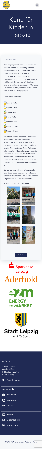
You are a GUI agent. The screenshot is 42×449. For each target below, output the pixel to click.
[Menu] (37, 5)
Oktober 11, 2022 (10, 60)
